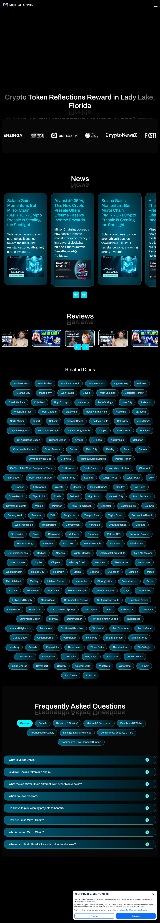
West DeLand (49, 411)
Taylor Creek (115, 515)
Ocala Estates (91, 468)
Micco (150, 572)
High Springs (61, 402)
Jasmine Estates (19, 430)
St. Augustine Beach (28, 440)
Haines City (37, 572)
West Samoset (14, 572)
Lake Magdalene (143, 553)
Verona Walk (123, 430)
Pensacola (46, 628)
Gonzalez (106, 506)
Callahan (138, 440)
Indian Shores (19, 666)
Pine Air (144, 666)
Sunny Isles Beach (30, 618)
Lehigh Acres (109, 477)
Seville (86, 392)
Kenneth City (116, 496)
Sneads (32, 647)
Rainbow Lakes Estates (93, 458)
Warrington (90, 609)
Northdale (94, 524)
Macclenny (45, 392)
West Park (53, 590)
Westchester (122, 562)
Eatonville (71, 411)
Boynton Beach (92, 543)
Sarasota (140, 411)
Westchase (144, 562)
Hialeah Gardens (56, 581)
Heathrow (58, 572)
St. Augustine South (108, 600)
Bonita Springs (98, 487)
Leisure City (133, 477)
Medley (34, 581)
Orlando (97, 440)
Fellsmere (112, 656)
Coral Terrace (52, 449)
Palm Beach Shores (40, 477)
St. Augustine (104, 581)
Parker (150, 581)
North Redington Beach (104, 618)
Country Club (82, 666)
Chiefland (39, 402)
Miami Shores (139, 637)
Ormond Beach (57, 440)
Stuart (36, 421)
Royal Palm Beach (81, 506)
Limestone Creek (138, 600)
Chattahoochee (117, 524)
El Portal (91, 675)
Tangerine (69, 515)
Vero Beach (69, 637)
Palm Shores (68, 477)
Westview (100, 562)
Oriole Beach (16, 496)
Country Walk (15, 515)
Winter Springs (25, 543)
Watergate (125, 666)
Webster (59, 487)
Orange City (23, 392)
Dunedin (133, 572)
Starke (77, 572)
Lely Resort (13, 609)
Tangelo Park (91, 515)
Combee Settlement (24, 449)
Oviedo (79, 440)
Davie (35, 534)
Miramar (57, 506)
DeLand (74, 496)
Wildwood (98, 628)
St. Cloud (145, 430)
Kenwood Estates (139, 534)
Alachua (60, 553)
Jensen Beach (135, 656)
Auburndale (117, 440)
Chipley (55, 562)
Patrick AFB (113, 534)
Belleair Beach (75, 421)
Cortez (73, 449)
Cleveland (54, 534)
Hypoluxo (121, 411)
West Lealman (107, 392)
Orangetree (144, 590)
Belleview (122, 421)
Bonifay (120, 487)
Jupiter (38, 562)
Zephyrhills (52, 647)
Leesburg (14, 647)
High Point (94, 496)
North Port (68, 543)
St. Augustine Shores (76, 600)
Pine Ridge (91, 656)
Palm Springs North (79, 430)
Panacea (93, 534)
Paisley (110, 449)
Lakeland (146, 402)
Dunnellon (113, 572)
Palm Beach (13, 477)
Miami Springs (114, 637)
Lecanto (88, 477)
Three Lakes (74, 647)
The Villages (144, 647)
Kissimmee (136, 543)
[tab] (80, 760)
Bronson (19, 487)
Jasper (77, 487)
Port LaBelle (145, 628)
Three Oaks (97, 647)
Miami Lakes (45, 383)
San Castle (71, 675)
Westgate (104, 666)
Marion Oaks (48, 600)
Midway (53, 618)
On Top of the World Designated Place (31, 468)
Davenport (42, 666)
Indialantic (91, 637)
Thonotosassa (25, 656)
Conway (61, 666)
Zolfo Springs (105, 402)
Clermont (144, 468)
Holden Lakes (21, 383)
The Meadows (120, 647)
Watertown (35, 609)
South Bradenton (141, 496)
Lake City (127, 402)
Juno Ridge (143, 421)
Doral (109, 609)
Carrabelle (70, 656)
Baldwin (149, 506)
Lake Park (147, 609)
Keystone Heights (16, 506)
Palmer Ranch (123, 458)
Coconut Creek (45, 637)
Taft (52, 515)
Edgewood (33, 590)
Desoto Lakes (128, 506)
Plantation (115, 543)
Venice (39, 506)
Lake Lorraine (17, 562)
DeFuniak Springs (18, 553)
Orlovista (65, 458)
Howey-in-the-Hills (96, 411)
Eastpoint (48, 543)
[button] (80, 760)
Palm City (91, 449)
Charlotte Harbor (134, 392)
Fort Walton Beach (142, 515)
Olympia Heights (105, 590)
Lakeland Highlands (20, 628)
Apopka (103, 430)
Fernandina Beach (48, 430)
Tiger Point (38, 496)
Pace (127, 449)
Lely (151, 477)
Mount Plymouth (77, 590)
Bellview (142, 383)
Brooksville (17, 534)
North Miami (17, 421)
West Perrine (49, 524)
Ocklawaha (68, 468)
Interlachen (81, 581)
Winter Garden (82, 553)
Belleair (53, 421)
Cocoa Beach (20, 637)
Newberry (83, 402)
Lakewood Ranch (22, 600)
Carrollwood (73, 524)
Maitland (140, 524)
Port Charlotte (121, 628)
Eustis (57, 496)
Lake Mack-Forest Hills (112, 553)
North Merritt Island (119, 468)
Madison (41, 553)
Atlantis (13, 590)
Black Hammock (70, 383)
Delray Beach (74, 618)
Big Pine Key (121, 383)
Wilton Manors (96, 383)
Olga (126, 590)
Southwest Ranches (72, 628)
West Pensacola (24, 524)
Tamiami (36, 515)
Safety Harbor (129, 581)
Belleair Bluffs (100, 421)
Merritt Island (13, 581)
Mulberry (74, 534)
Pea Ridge (139, 487)
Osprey (143, 449)
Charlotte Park (17, 402)
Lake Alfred (39, 487)
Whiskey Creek (77, 562)
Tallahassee (133, 618)
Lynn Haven (67, 392)
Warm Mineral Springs (62, 609)
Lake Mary (127, 609)
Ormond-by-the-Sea (40, 458)
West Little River (23, 411)
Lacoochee (48, 656)
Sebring (94, 572)
